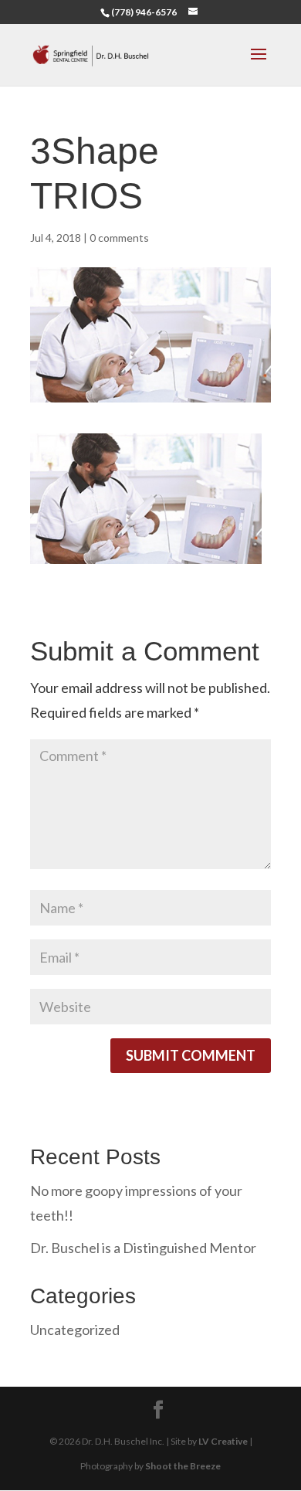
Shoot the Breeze (183, 1466)
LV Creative (223, 1441)
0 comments (119, 237)
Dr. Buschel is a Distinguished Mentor (143, 1247)
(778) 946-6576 (144, 12)
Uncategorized (75, 1329)
